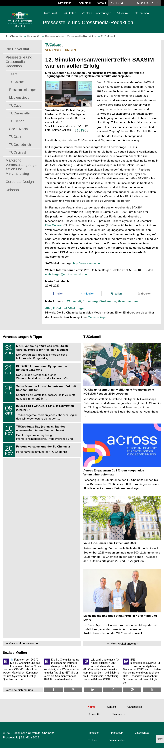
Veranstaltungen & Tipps (22, 337)
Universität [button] (50, 13)
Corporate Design (20, 182)
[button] (68, 94)
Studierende (107, 301)
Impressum (116, 732)
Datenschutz (142, 732)
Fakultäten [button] (69, 13)
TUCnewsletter (20, 113)
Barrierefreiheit (116, 740)
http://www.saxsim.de (86, 263)
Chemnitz (117, 714)
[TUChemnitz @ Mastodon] (132, 689)
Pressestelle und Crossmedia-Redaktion (19, 61)
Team (13, 74)
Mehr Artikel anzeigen (124, 643)
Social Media (18, 129)
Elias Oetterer (54, 225)
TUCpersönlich (20, 144)
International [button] (141, 13)
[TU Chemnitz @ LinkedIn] (93, 689)
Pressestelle (10, 737)
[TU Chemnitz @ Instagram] (73, 689)
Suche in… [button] (144, 2)
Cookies (92, 740)
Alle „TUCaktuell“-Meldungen (65, 308)
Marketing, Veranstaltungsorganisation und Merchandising (22, 167)
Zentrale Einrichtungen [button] (96, 13)
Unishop (12, 190)
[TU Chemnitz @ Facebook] (53, 689)
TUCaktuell (17, 82)
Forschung (90, 301)
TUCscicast (17, 152)
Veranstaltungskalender (24, 643)
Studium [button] (122, 13)
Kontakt (101, 2)
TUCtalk (15, 136)
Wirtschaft (74, 301)
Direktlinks (65, 2)
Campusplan (134, 706)
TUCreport (16, 121)
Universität (94, 714)
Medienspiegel (19, 97)
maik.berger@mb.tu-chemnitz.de (66, 274)
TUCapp (15, 105)
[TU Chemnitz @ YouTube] (152, 689)
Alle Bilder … (81, 129)
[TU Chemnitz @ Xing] (112, 689)
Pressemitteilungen (23, 89)
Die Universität (17, 49)
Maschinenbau (128, 301)
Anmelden (85, 2)
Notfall (92, 706)
